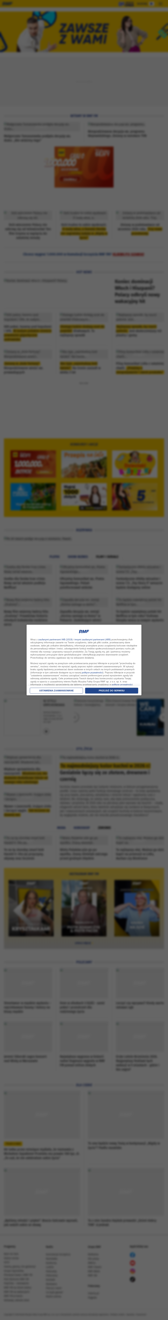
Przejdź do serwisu (112, 690)
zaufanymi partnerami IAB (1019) (55, 639)
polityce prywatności (92, 672)
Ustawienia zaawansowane (56, 690)
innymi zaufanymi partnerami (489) (92, 639)
